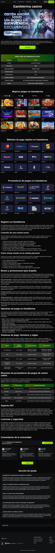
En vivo (19, 95)
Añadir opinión (47, 442)
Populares (6, 95)
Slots (47, 95)
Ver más (27, 462)
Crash (33, 95)
